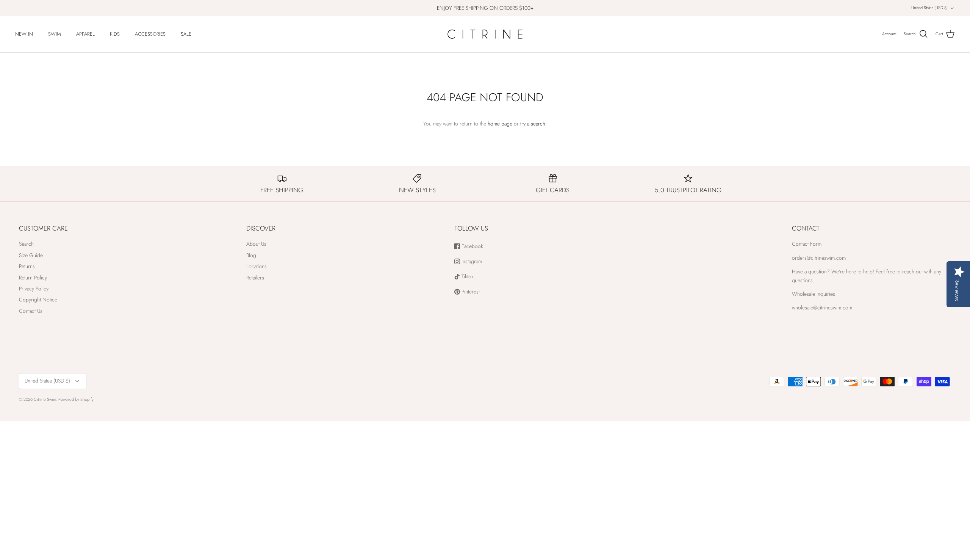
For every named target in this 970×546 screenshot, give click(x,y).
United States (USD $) (929, 8)
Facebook (471, 246)
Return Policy (33, 277)
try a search (532, 123)
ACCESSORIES (150, 34)
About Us (256, 244)
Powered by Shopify (76, 399)
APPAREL (85, 34)
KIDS (115, 34)
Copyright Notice (38, 299)
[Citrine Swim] (485, 34)
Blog (251, 255)
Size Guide (31, 255)
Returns (27, 266)
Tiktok (467, 276)
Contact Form (806, 244)
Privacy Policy (33, 288)
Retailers (255, 277)
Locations (256, 266)
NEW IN (24, 34)
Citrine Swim (45, 399)
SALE (186, 34)
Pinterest (470, 292)
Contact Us (30, 311)
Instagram (471, 261)
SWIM (54, 34)
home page (500, 123)
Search (26, 244)
